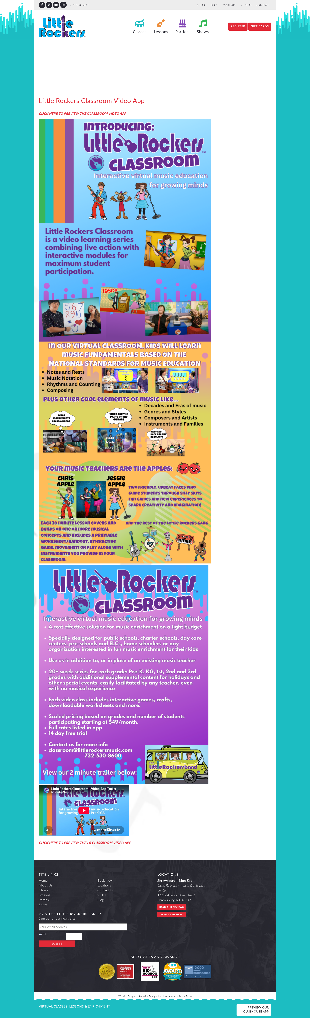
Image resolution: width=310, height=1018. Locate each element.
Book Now (105, 880)
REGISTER (238, 26)
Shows (203, 32)
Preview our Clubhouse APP (256, 1009)
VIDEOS (246, 5)
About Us (45, 885)
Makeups (230, 5)
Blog (215, 5)
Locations (104, 885)
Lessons (161, 32)
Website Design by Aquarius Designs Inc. (140, 996)
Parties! (182, 32)
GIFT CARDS (260, 26)
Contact (263, 5)
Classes (139, 32)
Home (43, 880)
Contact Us (105, 890)
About (202, 5)
